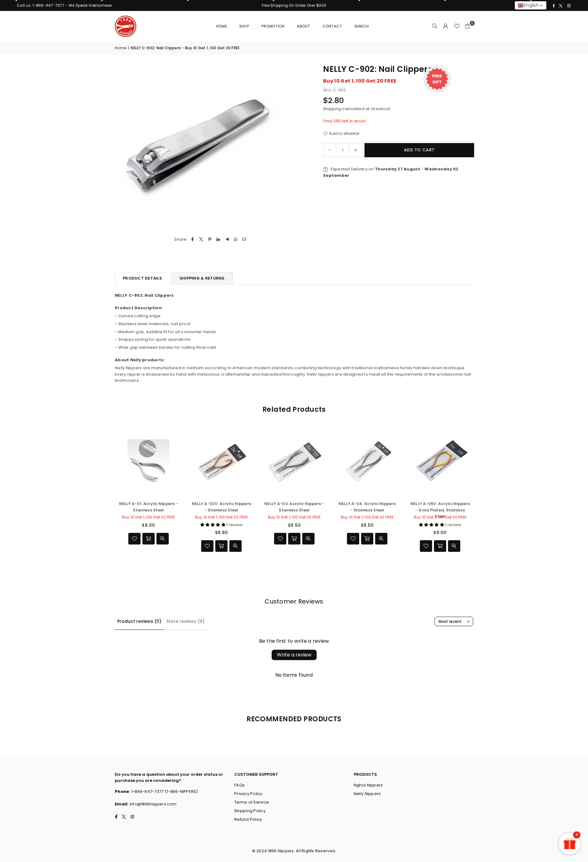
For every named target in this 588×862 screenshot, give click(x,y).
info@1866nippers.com (153, 804)
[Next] (480, 492)
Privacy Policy (248, 794)
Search (361, 26)
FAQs (239, 785)
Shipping (332, 108)
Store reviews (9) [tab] (185, 621)
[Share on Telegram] (227, 239)
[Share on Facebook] (192, 239)
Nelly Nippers (367, 794)
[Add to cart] (148, 538)
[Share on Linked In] (218, 239)
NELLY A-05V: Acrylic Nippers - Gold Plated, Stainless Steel (439, 506)
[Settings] (445, 26)
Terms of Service (251, 802)
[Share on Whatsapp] (235, 239)
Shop (244, 26)
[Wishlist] (456, 26)
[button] (467, 26)
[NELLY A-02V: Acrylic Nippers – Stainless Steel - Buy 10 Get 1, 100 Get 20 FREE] (221, 461)
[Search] (434, 26)
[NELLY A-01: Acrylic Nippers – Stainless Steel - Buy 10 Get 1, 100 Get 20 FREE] (148, 461)
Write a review (294, 654)
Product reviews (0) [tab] (139, 621)
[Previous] (108, 492)
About (303, 26)
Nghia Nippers (368, 785)
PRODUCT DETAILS (142, 278)
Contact (332, 26)
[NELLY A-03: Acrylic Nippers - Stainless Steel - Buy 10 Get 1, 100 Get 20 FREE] (294, 461)
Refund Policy (248, 819)
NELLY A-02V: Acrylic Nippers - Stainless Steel (221, 506)
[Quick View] (162, 538)
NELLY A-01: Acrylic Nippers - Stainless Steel (148, 506)
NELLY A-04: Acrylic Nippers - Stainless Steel (366, 506)
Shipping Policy (250, 811)
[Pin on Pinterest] (210, 239)
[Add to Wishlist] (134, 538)
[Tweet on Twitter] (201, 239)
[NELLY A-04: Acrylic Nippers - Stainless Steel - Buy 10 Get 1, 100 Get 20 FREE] (367, 461)
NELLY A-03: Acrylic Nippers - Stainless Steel (294, 506)
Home (221, 26)
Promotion (273, 26)
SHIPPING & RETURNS (202, 278)
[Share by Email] (244, 239)
